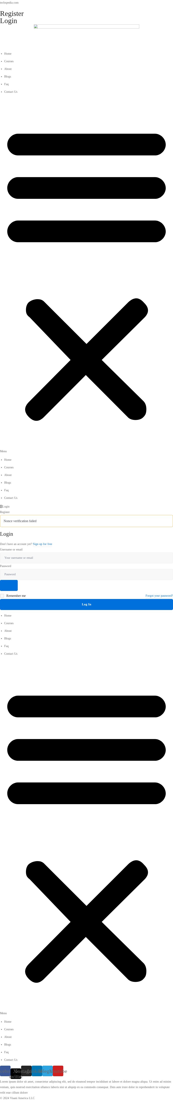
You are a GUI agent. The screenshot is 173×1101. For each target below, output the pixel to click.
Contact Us (10, 91)
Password (5, 566)
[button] (86, 276)
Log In (86, 604)
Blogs (7, 76)
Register (12, 13)
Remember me (15, 596)
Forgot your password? (159, 595)
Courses (9, 61)
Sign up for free (42, 544)
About (8, 69)
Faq (6, 84)
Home (7, 53)
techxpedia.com (9, 2)
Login (8, 21)
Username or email (11, 549)
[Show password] (9, 585)
